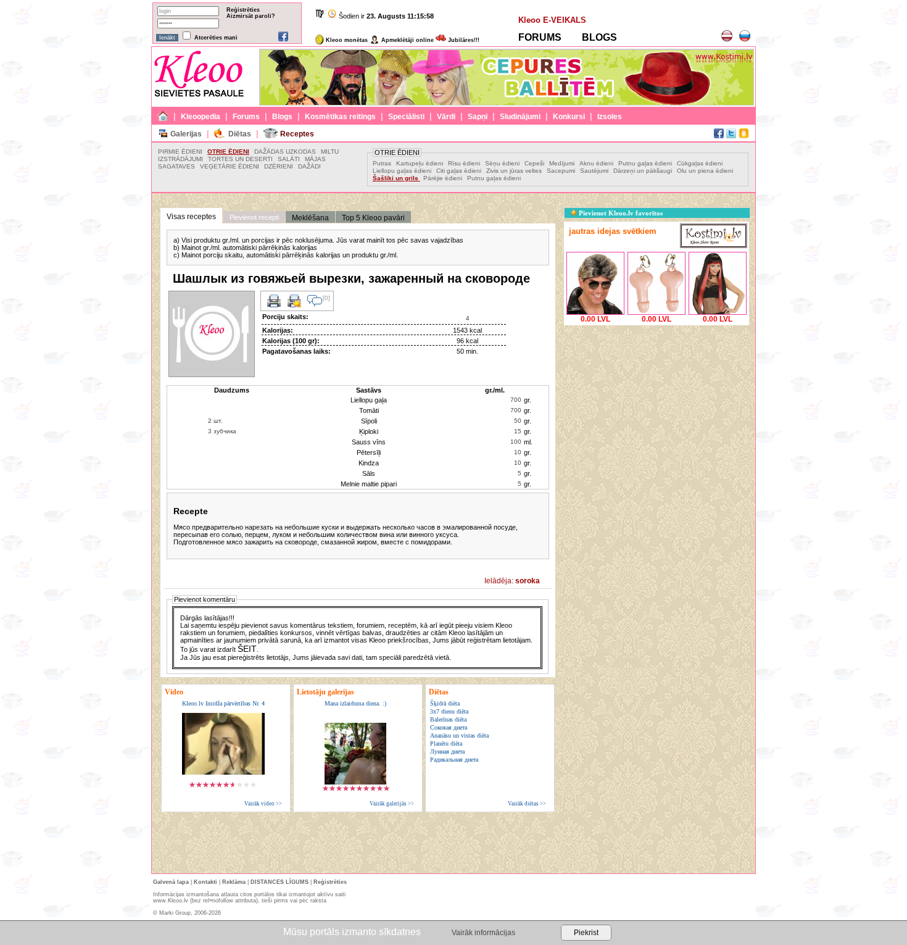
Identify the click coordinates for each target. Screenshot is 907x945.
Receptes (297, 134)
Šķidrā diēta (445, 703)
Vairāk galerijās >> (392, 804)
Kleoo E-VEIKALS (552, 20)
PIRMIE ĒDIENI (180, 151)
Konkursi (569, 116)
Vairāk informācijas (483, 932)
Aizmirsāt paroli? (250, 16)
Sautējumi (594, 170)
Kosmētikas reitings (340, 116)
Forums (246, 116)
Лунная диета (447, 751)
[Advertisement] (656, 405)
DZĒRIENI (278, 166)
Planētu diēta (446, 743)
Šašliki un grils (396, 178)
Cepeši (535, 163)
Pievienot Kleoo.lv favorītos (620, 213)
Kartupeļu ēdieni (419, 163)
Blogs (282, 116)
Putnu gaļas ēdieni (645, 163)
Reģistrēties (243, 10)
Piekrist (586, 932)
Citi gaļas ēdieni (459, 170)
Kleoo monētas (346, 40)
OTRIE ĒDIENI (228, 151)
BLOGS (599, 37)
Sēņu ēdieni (503, 163)
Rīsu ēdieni (464, 163)
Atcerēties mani (216, 38)
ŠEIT (247, 649)
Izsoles (609, 116)
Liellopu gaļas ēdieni (403, 170)
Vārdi (446, 116)
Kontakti (205, 882)
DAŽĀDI (309, 166)
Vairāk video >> (263, 804)
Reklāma (234, 882)
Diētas (239, 134)
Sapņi (477, 116)
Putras (382, 163)
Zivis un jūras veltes (515, 170)
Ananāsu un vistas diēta (459, 735)
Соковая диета (448, 727)
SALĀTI (289, 159)
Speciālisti (406, 116)
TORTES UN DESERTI (240, 159)
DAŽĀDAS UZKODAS (285, 151)
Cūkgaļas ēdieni (700, 163)
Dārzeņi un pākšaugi (643, 170)
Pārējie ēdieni (442, 178)
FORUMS (539, 37)
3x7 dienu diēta (449, 711)
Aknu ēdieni (596, 163)
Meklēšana (310, 218)
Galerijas (186, 134)
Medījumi (562, 163)
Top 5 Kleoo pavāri (373, 218)
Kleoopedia (200, 116)
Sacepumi (561, 170)
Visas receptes (191, 216)
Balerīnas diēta (448, 719)
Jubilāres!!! (462, 40)
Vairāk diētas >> (527, 804)
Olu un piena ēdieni (705, 170)
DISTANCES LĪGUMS (280, 882)
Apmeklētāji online (406, 40)
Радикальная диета (454, 759)
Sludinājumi (520, 116)
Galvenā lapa (171, 882)
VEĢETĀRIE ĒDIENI (229, 166)
